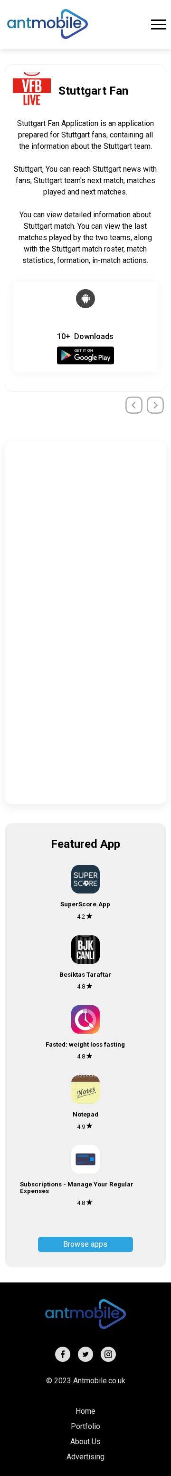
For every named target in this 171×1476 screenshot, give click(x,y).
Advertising (85, 1456)
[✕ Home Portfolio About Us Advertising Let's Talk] (158, 24)
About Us (85, 1441)
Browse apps (85, 1244)
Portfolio (85, 1426)
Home (85, 1411)
